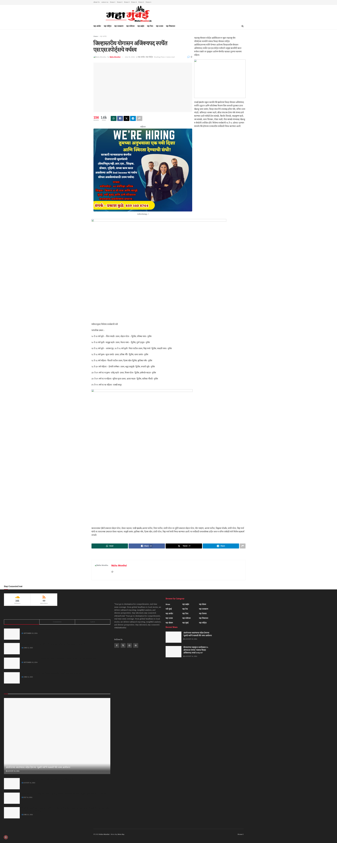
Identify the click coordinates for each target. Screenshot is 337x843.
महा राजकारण (118, 26)
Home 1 (112, 2)
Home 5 (141, 2)
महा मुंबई (185, 623)
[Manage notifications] (6, 837)
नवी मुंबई (169, 609)
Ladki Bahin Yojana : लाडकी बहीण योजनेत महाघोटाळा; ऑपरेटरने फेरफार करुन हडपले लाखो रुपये (59, 659)
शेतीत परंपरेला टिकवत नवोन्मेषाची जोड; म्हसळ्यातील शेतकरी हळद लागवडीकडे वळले (52, 673)
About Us (96, 2)
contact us (104, 2)
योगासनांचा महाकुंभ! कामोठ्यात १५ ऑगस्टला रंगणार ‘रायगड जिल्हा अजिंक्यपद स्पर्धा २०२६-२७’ (56, 779)
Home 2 (119, 2)
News (168, 604)
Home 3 (127, 2)
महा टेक (185, 609)
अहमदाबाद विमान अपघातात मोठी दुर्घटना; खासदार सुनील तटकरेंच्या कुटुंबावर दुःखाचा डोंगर (54, 644)
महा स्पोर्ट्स (107, 26)
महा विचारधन (170, 26)
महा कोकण (169, 623)
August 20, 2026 (13, 771)
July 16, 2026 (27, 797)
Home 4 (134, 2)
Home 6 (148, 2)
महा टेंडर (150, 26)
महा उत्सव (159, 26)
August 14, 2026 (29, 783)
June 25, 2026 (28, 814)
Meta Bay (121, 834)
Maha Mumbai (119, 565)
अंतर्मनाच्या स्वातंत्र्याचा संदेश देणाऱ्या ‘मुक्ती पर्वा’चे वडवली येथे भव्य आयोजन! (38, 767)
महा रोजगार (203, 613)
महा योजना (202, 604)
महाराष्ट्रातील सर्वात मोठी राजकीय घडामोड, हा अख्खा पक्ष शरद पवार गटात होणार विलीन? (53, 630)
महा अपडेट (97, 26)
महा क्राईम (140, 26)
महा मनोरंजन (130, 26)
